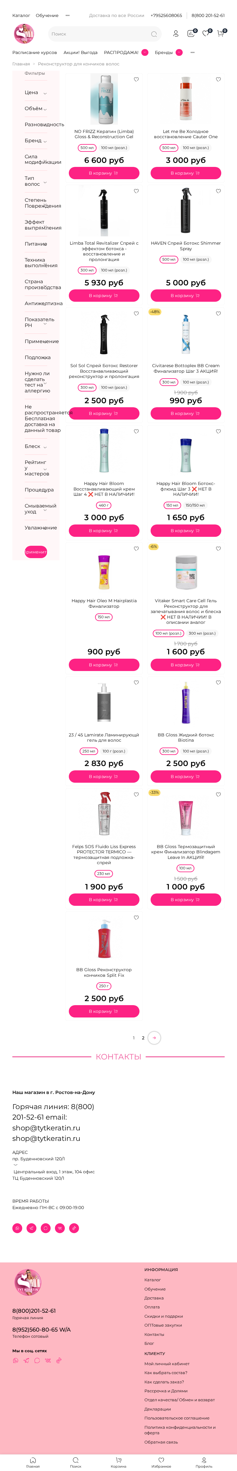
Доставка (154, 1298)
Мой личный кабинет (166, 1363)
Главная (21, 64)
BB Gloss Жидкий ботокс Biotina (186, 737)
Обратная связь (161, 1442)
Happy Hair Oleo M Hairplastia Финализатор (104, 603)
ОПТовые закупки (163, 1325)
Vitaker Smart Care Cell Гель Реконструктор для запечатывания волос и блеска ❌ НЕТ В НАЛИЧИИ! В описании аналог (186, 611)
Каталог (21, 15)
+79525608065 (166, 15)
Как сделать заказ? (164, 1382)
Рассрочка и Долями (166, 1391)
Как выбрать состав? (165, 1372)
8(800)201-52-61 (34, 1310)
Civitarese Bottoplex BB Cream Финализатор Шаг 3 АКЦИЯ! (186, 368)
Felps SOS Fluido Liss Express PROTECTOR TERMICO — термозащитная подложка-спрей (104, 855)
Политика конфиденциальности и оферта (180, 1430)
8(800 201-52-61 (208, 15)
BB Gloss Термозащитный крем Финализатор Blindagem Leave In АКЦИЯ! (185, 852)
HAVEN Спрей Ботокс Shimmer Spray (186, 245)
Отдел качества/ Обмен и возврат (179, 1400)
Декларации (157, 1409)
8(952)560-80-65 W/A (41, 1329)
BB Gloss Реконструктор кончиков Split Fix (104, 972)
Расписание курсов (34, 52)
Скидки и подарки (163, 1316)
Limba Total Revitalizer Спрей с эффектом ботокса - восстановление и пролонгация (104, 251)
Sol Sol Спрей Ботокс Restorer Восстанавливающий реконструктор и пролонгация (104, 371)
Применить (36, 552)
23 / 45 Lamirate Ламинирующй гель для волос (104, 737)
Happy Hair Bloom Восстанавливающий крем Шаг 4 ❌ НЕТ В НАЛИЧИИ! (104, 489)
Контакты (154, 1334)
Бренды (164, 52)
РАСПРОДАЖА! (121, 52)
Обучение (47, 15)
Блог (149, 1343)
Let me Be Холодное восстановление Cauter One (186, 134)
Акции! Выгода (81, 52)
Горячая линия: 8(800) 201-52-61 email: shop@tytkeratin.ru (53, 1117)
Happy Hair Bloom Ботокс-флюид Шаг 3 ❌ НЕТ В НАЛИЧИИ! (185, 489)
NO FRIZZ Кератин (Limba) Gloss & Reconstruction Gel (104, 134)
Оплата (152, 1307)
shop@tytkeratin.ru (46, 1138)
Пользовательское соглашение (177, 1418)
